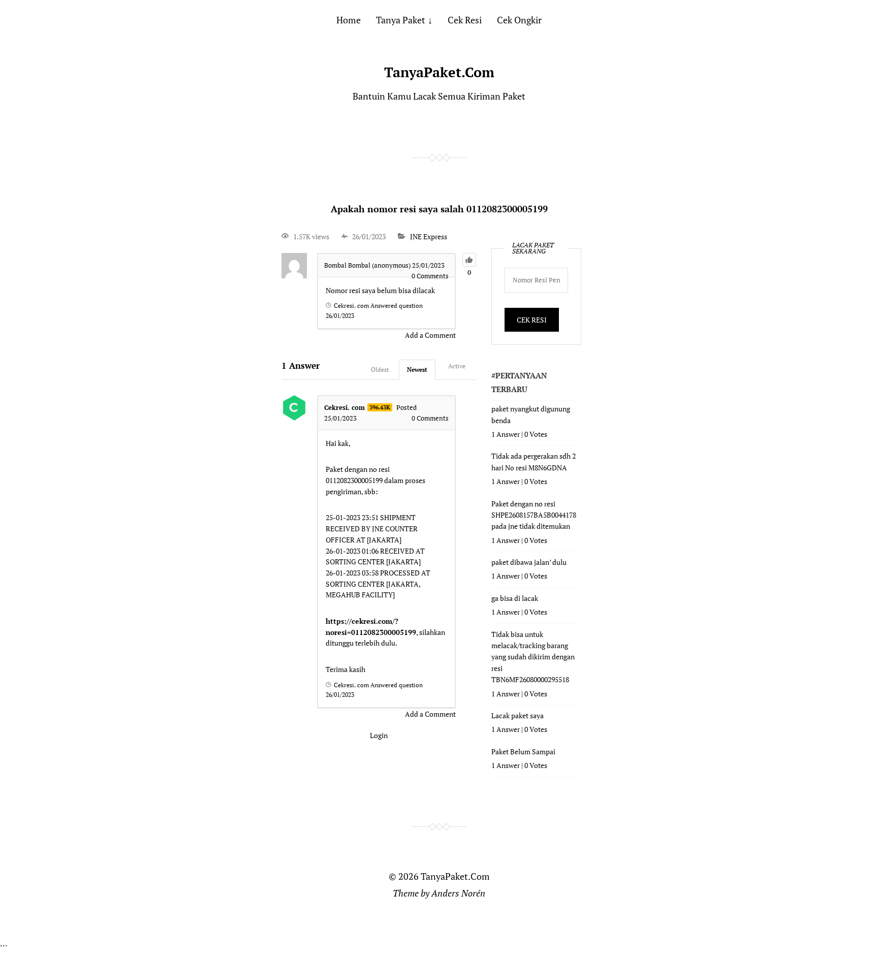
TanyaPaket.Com (439, 72)
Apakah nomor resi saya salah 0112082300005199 (439, 209)
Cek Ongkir (519, 20)
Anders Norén (458, 893)
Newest (417, 369)
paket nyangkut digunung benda (530, 414)
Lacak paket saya (517, 715)
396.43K (379, 407)
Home (348, 20)
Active (456, 366)
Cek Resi (465, 20)
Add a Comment (430, 335)
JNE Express (428, 236)
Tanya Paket (400, 20)
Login (379, 735)
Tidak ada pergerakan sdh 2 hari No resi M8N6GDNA (533, 461)
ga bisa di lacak (514, 598)
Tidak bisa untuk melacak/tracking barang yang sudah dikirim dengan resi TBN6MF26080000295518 (533, 657)
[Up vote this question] (469, 260)
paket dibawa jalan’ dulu (529, 562)
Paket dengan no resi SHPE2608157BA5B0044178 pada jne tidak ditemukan (533, 515)
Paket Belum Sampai (523, 751)
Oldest (380, 369)
